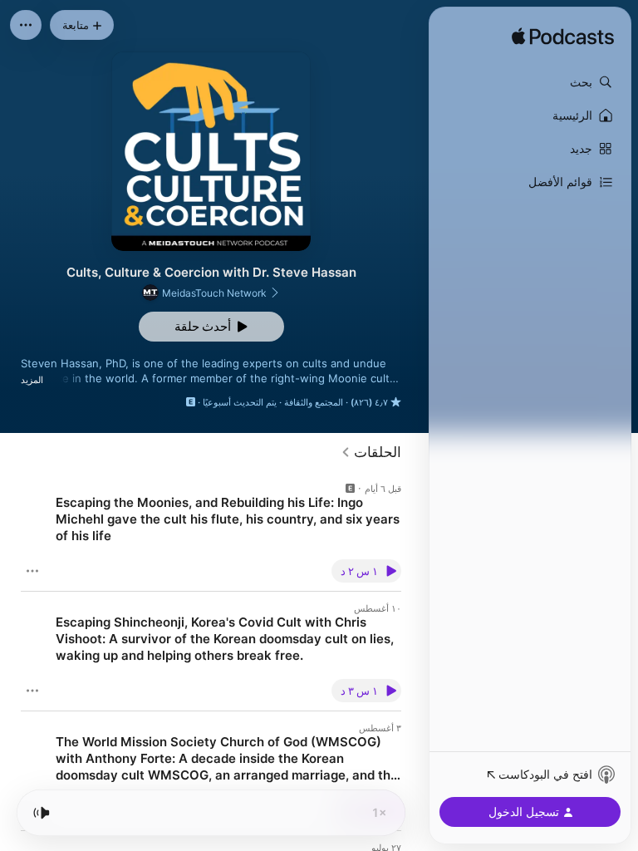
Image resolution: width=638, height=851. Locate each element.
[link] (371, 452)
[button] (530, 82)
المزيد (32, 380)
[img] (563, 37)
